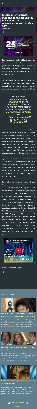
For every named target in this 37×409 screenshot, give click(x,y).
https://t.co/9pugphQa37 (18, 109)
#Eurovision (15, 102)
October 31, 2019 (18, 122)
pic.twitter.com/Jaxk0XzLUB (18, 113)
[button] (3, 32)
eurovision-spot (11, 3)
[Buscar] (34, 3)
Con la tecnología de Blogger (19, 403)
